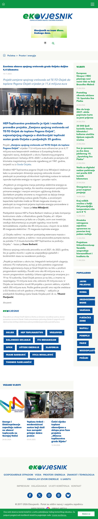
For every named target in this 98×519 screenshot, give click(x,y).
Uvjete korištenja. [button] (59, 515)
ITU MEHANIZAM (46, 340)
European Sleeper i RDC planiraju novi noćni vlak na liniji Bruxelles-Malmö (85, 79)
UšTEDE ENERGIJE (29, 347)
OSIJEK (10, 333)
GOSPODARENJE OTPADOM (18, 475)
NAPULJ (83, 328)
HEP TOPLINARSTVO (32, 333)
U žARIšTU (65, 479)
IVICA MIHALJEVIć (42, 355)
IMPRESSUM (23, 486)
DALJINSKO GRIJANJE (18, 340)
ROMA (83, 292)
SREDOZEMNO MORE (87, 301)
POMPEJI (84, 336)
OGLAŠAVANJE (39, 486)
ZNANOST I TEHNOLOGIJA (80, 475)
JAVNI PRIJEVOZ (85, 283)
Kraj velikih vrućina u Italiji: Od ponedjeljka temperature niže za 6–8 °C (85, 206)
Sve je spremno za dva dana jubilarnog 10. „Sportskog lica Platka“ (84, 154)
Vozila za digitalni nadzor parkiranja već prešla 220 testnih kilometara (85, 173)
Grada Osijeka (24, 164)
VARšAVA (84, 310)
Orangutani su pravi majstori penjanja (83, 190)
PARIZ (82, 343)
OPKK (9, 347)
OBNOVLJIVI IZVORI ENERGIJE (43, 479)
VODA (38, 475)
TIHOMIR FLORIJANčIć (19, 362)
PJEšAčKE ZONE (85, 319)
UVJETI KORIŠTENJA (59, 486)
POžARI (83, 358)
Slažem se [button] (86, 514)
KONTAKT (76, 486)
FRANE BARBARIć (16, 355)
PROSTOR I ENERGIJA (54, 475)
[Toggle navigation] (92, 4)
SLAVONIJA (52, 347)
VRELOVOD (56, 333)
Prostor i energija (27, 56)
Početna (11, 56)
